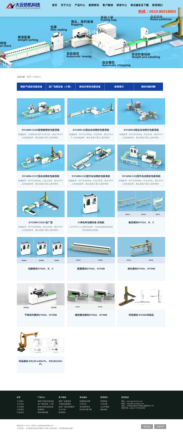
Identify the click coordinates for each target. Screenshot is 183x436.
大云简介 (20, 401)
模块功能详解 (148, 86)
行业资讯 (20, 412)
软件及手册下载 (86, 409)
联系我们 (157, 5)
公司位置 (103, 404)
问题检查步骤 (85, 401)
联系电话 (103, 401)
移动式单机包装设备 (90, 86)
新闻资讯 (94, 5)
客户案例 (108, 5)
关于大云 (66, 5)
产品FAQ (83, 404)
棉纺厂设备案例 (65, 401)
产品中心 (80, 5)
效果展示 (119, 86)
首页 (54, 5)
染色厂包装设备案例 (66, 407)
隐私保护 (103, 409)
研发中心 (122, 5)
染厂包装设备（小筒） (60, 86)
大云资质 (20, 407)
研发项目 (62, 412)
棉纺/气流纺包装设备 (31, 86)
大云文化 (20, 404)
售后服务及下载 (139, 5)
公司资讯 (20, 409)
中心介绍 (62, 409)
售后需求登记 (85, 407)
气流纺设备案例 (65, 404)
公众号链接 (104, 407)
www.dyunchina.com (135, 401)
